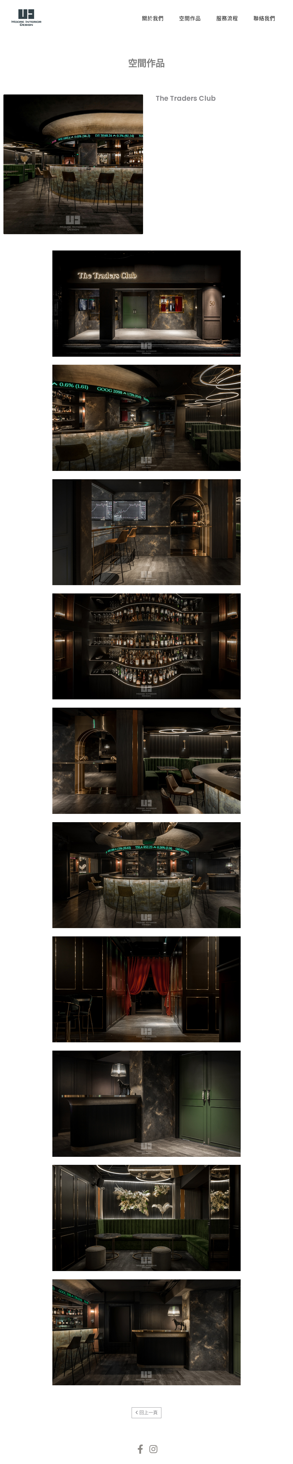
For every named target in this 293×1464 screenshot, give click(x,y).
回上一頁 (148, 1412)
